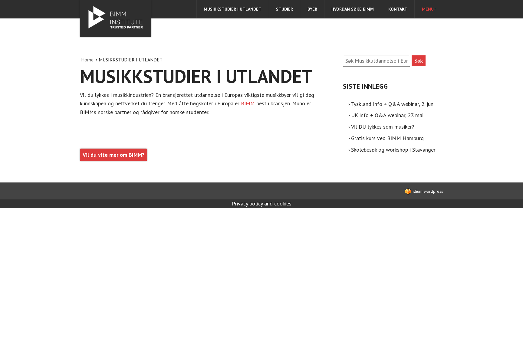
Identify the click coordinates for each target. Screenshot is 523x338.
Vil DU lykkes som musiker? (382, 126)
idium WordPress (427, 191)
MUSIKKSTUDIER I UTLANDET (233, 9)
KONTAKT (397, 9)
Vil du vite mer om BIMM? (113, 154)
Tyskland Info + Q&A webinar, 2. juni (393, 103)
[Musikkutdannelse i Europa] (115, 18)
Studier (284, 9)
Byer (312, 9)
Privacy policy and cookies (261, 203)
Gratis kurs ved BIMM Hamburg (387, 138)
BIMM (248, 103)
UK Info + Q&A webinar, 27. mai (387, 115)
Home (88, 60)
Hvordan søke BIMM (352, 9)
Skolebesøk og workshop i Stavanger (393, 149)
